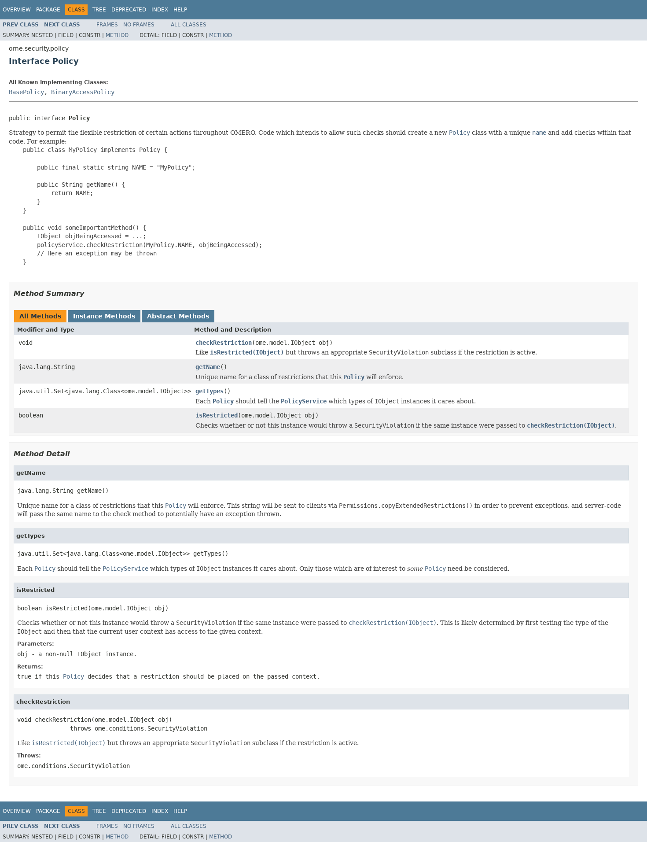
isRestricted (216, 415)
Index (159, 10)
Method (117, 35)
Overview (17, 10)
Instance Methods (104, 316)
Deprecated (128, 10)
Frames (107, 25)
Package (48, 10)
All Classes (188, 25)
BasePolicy (26, 92)
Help (180, 10)
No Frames (138, 25)
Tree (99, 10)
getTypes (209, 391)
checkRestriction (223, 342)
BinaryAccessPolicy (82, 92)
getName (207, 366)
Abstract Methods (178, 316)
